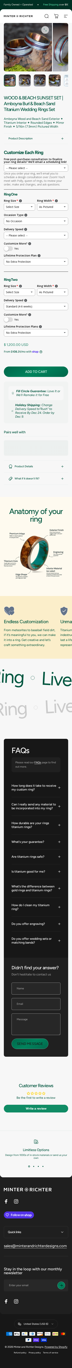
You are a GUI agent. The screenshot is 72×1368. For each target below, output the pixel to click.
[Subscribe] (61, 1285)
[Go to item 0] (10, 80)
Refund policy (20, 1352)
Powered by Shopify (56, 1346)
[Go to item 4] (55, 80)
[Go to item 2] (25, 80)
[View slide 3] (38, 1166)
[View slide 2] (33, 1166)
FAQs (37, 762)
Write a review (36, 1108)
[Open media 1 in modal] (45, 30)
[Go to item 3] (40, 80)
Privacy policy (35, 1352)
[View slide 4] (43, 1166)
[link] (30, 611)
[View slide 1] (29, 1166)
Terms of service (50, 1352)
